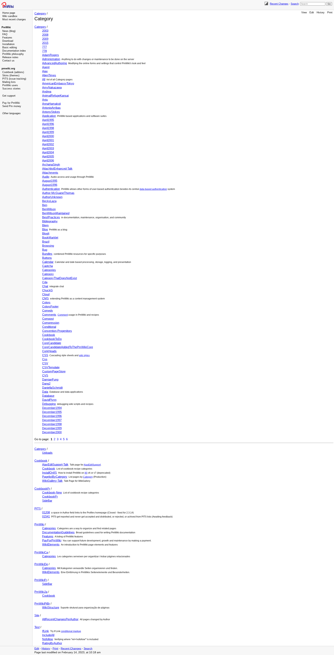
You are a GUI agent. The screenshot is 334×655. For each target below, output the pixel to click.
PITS (37, 508)
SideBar (47, 500)
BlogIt (45, 233)
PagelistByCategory (54, 476)
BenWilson (49, 209)
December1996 (52, 416)
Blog (45, 229)
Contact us (8, 60)
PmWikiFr (40, 580)
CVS (45, 375)
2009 (45, 38)
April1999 (48, 132)
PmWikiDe (41, 564)
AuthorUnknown (52, 197)
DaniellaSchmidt (52, 387)
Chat (45, 286)
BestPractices (51, 217)
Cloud (45, 294)
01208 (46, 512)
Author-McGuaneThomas (58, 193)
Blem (45, 225)
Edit (311, 12)
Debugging (49, 403)
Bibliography (50, 221)
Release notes (10, 57)
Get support (8, 95)
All (43, 79)
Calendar (48, 261)
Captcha (47, 266)
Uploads (47, 452)
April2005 (48, 156)
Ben (44, 205)
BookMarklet (50, 237)
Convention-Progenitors (57, 330)
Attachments (50, 172)
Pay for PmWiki (11, 102)
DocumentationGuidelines (58, 532)
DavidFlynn (49, 399)
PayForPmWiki (51, 540)
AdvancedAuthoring (54, 63)
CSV (45, 363)
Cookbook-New (52, 492)
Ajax (45, 71)
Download (7, 40)
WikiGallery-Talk (52, 480)
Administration (51, 59)
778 (44, 51)
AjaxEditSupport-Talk (55, 464)
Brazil (45, 241)
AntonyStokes (51, 111)
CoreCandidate (51, 343)
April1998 (48, 128)
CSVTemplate (51, 367)
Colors (46, 302)
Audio (45, 176)
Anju (45, 99)
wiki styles (84, 355)
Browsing (48, 245)
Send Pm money (11, 106)
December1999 (52, 428)
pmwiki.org (8, 68)
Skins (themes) (10, 75)
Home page (8, 12)
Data (45, 391)
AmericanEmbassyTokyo (58, 83)
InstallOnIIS (49, 472)
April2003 (48, 148)
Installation (8, 44)
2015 (45, 42)
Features (7, 37)
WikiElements (51, 544)
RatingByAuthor (52, 643)
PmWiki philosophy (13, 54)
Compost (48, 318)
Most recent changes (14, 19)
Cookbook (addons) (13, 72)
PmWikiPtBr (42, 603)
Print (329, 12)
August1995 (49, 180)
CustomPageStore (54, 371)
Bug (44, 249)
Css (44, 359)
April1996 (48, 124)
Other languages (11, 113)
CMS (45, 298)
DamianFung (50, 379)
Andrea (46, 91)
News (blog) (8, 31)
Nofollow (47, 639)
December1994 (52, 407)
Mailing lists (9, 82)
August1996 (49, 184)
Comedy (47, 310)
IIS (86, 472)
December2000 (52, 432)
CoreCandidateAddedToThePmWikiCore (67, 347)
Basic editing (9, 47)
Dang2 (46, 383)
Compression (50, 322)
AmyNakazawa (52, 87)
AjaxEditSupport (92, 464)
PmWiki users (10, 85)
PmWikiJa (40, 591)
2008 (45, 34)
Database (48, 395)
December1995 (52, 412)
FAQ (4, 34)
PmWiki (6, 27)
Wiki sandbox (9, 16)
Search (295, 3)
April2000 (48, 136)
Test (37, 627)
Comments (49, 314)
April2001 (48, 140)
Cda (44, 282)
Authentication (51, 188)
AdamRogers (50, 55)
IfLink (45, 631)
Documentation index (14, 50)
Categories (49, 270)
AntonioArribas (51, 107)
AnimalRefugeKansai (55, 95)
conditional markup (71, 631)
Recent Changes (279, 3)
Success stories (11, 88)
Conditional (49, 326)
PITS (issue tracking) (14, 78)
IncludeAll (48, 635)
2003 (45, 30)
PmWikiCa (41, 552)
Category (40, 13)
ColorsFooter (50, 306)
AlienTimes (49, 75)
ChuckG (47, 290)
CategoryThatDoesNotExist (59, 278)
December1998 (52, 424)
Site (36, 615)
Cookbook (48, 334)
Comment (63, 314)
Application (49, 115)
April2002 (48, 144)
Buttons (47, 257)
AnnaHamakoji (51, 103)
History (321, 12)
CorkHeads (49, 351)
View (304, 12)
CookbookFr (42, 488)
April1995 (48, 119)
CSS (45, 355)
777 (44, 46)
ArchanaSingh (51, 164)
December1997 (52, 420)
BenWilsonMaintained (55, 213)
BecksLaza (49, 201)
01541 (46, 516)
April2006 (48, 160)
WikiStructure (50, 607)
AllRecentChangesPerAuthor (60, 619)
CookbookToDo (52, 339)
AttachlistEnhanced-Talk (57, 168)
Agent (45, 67)
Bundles (47, 253)
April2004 (48, 152)
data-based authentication (153, 189)
